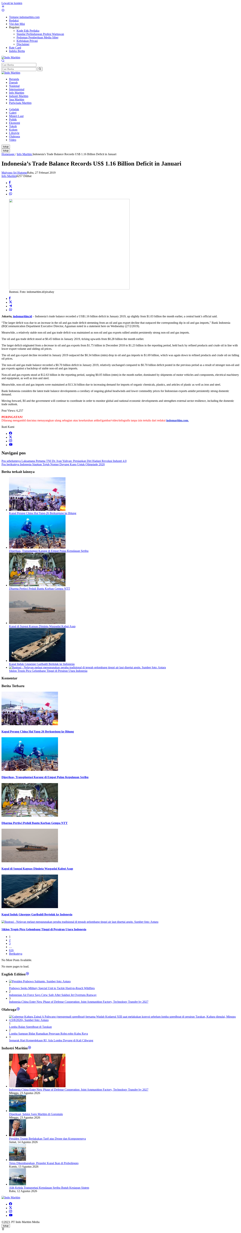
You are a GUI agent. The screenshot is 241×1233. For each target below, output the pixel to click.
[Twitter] (10, 437)
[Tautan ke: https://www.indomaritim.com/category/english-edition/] (27, 974)
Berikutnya (15, 953)
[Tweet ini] (10, 186)
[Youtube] (10, 445)
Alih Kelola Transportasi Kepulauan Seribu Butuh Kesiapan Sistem (49, 1187)
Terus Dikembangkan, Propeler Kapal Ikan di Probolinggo (44, 1163)
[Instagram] (10, 441)
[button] (40, 69)
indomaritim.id (22, 316)
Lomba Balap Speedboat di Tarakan (30, 1026)
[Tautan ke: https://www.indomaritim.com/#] (18, 1009)
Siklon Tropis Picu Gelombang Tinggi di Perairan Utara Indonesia (48, 670)
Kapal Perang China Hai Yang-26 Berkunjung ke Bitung (42, 513)
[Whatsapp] (10, 194)
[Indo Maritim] (11, 57)
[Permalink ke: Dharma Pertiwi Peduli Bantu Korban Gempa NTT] (37, 585)
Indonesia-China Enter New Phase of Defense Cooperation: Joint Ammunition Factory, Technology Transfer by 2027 (78, 1001)
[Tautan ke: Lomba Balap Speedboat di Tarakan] (124, 1020)
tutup (5, 146)
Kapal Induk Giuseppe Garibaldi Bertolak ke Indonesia (42, 664)
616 (11, 950)
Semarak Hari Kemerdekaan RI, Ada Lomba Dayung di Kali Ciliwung (51, 1040)
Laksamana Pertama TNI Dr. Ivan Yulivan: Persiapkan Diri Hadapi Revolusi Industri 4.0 (64, 461)
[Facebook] (10, 433)
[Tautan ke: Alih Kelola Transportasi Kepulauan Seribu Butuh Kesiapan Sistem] (17, 1184)
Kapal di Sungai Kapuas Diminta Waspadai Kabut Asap (42, 626)
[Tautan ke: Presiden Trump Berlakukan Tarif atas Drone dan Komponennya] (17, 1135)
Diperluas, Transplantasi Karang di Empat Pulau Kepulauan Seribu (48, 550)
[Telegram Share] (10, 190)
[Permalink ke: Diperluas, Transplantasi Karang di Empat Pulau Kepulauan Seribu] (37, 547)
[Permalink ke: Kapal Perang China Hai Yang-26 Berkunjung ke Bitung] (37, 509)
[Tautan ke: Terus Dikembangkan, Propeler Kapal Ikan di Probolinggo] (17, 1159)
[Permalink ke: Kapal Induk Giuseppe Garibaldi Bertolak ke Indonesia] (37, 660)
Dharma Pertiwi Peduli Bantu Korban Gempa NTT (39, 588)
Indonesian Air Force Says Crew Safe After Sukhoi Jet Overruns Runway (53, 995)
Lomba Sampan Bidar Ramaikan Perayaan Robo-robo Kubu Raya (48, 1033)
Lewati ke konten (12, 3)
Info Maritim (9, 176)
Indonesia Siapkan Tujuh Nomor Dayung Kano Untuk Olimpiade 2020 (53, 464)
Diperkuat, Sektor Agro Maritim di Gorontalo (36, 1114)
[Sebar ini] (10, 182)
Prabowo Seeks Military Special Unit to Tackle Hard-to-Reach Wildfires (52, 988)
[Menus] (3, 6)
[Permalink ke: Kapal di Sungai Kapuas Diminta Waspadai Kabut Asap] (37, 623)
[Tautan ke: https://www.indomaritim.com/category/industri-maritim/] (29, 1048)
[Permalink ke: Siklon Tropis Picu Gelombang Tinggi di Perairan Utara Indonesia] (87, 667)
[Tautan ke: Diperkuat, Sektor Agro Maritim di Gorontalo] (17, 1110)
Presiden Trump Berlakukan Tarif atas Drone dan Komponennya (47, 1138)
